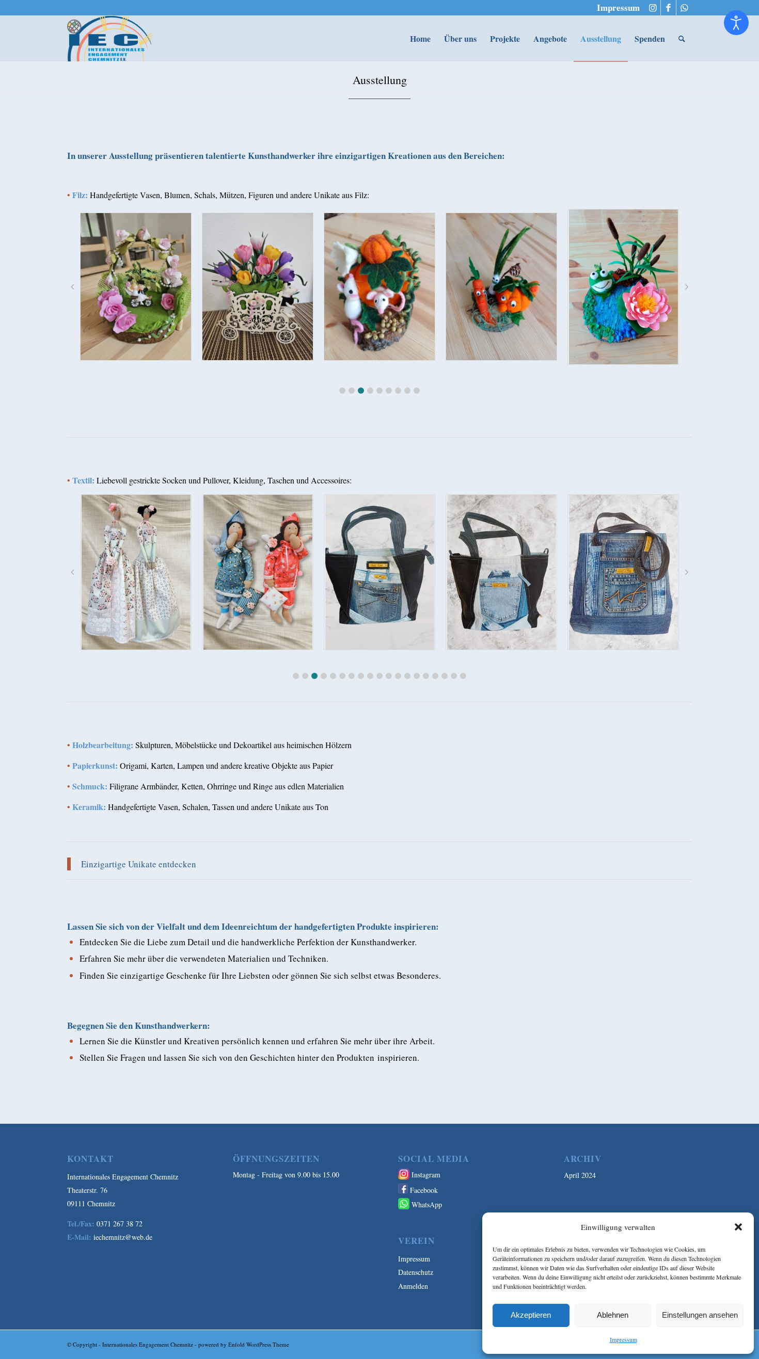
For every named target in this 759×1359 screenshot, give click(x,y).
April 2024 (580, 1175)
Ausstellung (380, 79)
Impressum (623, 1339)
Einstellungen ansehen (700, 1315)
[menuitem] (616, 7)
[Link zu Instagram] (652, 7)
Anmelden (413, 1286)
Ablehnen (612, 1315)
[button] (738, 1227)
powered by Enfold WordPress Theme (243, 1344)
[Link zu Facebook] (668, 7)
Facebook (424, 1190)
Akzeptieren (531, 1315)
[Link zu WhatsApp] (684, 7)
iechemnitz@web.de (122, 1237)
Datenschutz (415, 1272)
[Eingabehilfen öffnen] (736, 22)
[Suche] (682, 38)
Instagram (426, 1174)
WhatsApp (427, 1204)
